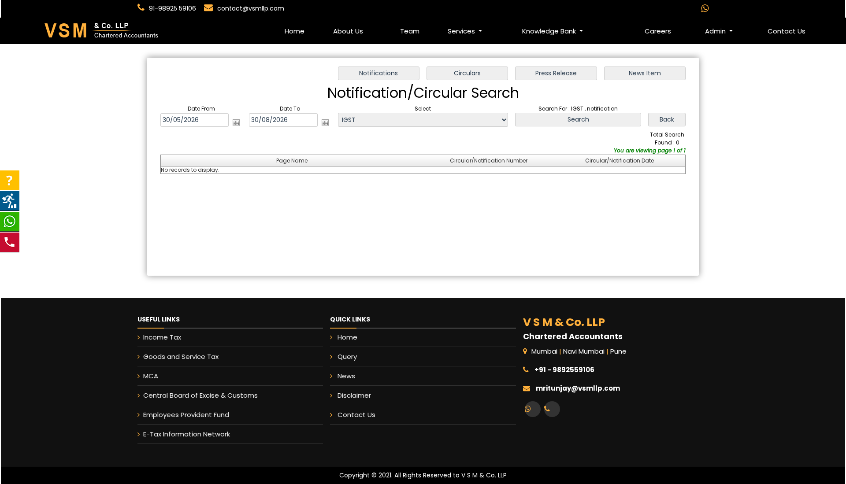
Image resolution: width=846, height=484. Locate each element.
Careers (658, 31)
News (346, 376)
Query (347, 356)
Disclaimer (354, 395)
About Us (348, 31)
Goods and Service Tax (181, 356)
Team (409, 31)
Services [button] (462, 31)
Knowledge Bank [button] (550, 31)
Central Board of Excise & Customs (200, 395)
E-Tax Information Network (186, 434)
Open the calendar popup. (236, 122)
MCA (150, 376)
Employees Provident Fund (186, 414)
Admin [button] (716, 31)
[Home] (84, 30)
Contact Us (786, 31)
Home (294, 31)
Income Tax (162, 337)
